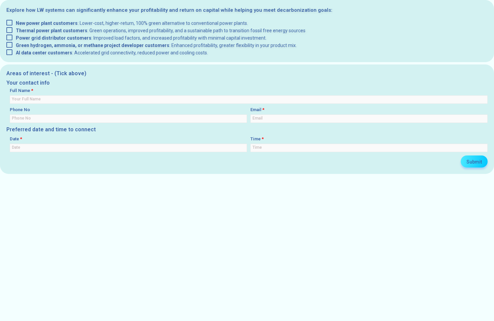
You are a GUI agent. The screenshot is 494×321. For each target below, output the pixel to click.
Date (16, 138)
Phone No (20, 109)
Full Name (21, 90)
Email (257, 109)
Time (257, 138)
